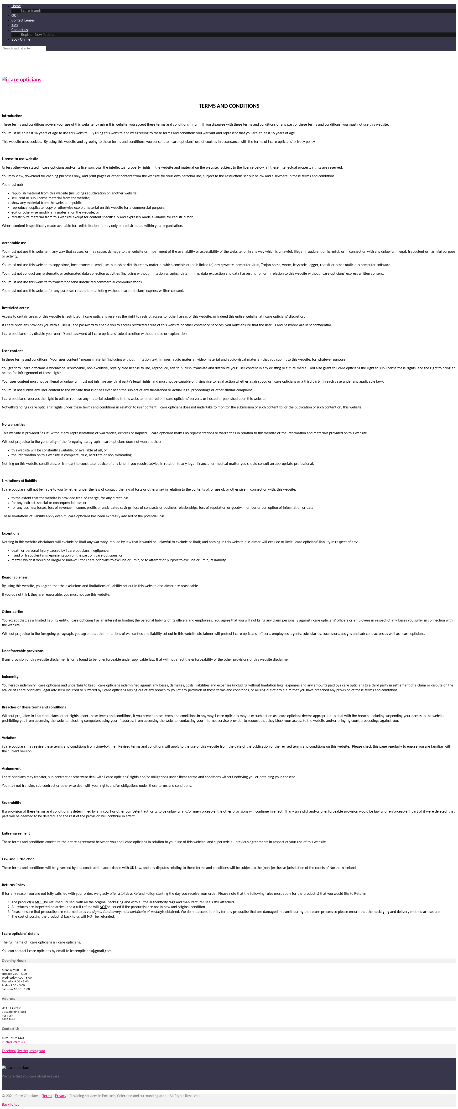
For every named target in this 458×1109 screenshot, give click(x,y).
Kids (14, 25)
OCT (14, 16)
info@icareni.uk (15, 1042)
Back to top (10, 1105)
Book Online (20, 40)
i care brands (31, 11)
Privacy (60, 1096)
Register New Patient (37, 35)
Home (16, 6)
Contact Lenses (23, 20)
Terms (47, 1096)
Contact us (19, 30)
